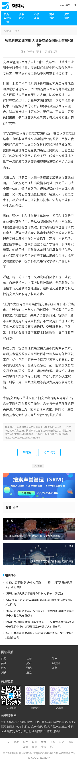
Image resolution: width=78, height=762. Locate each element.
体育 (51, 18)
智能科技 (38, 466)
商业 (51, 14)
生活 (6, 21)
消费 (66, 18)
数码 (21, 18)
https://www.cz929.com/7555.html (22, 437)
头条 (21, 14)
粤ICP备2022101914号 (41, 753)
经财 (34, 742)
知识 (25, 746)
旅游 (43, 742)
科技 (36, 14)
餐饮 (43, 746)
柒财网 (7, 31)
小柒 (15, 507)
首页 (6, 14)
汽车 (52, 746)
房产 (66, 14)
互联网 (7, 18)
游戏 (36, 18)
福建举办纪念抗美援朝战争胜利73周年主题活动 (34, 593)
